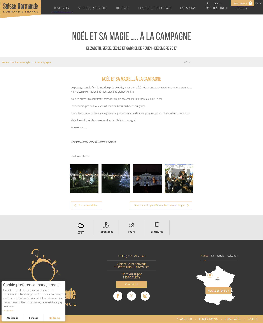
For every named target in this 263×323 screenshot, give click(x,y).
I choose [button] (33, 317)
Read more (8, 310)
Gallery (253, 319)
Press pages (232, 319)
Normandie (217, 255)
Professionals (208, 319)
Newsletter (184, 319)
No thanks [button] (12, 317)
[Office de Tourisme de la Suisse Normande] (20, 8)
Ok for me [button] (54, 317)
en (256, 3)
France (204, 255)
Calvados (232, 255)
